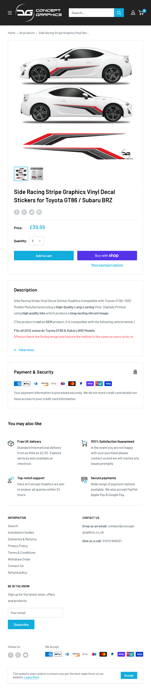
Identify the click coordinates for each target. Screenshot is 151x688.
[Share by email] (39, 212)
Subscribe (21, 624)
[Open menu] (10, 12)
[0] (141, 12)
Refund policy (17, 572)
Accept (129, 675)
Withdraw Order (19, 559)
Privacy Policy (18, 546)
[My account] (133, 12)
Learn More (31, 677)
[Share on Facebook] (16, 212)
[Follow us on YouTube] (25, 655)
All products (27, 33)
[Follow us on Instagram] (18, 655)
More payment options (107, 265)
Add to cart (44, 256)
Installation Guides (21, 532)
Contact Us (16, 566)
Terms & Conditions (21, 552)
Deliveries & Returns (22, 539)
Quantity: (20, 241)
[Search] (119, 12)
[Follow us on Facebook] (10, 655)
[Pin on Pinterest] (24, 212)
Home (11, 33)
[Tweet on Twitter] (31, 212)
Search (13, 526)
